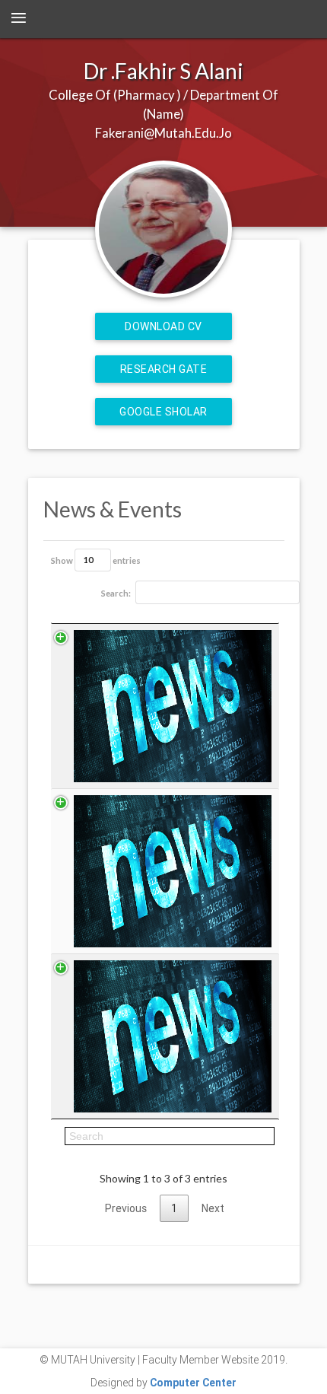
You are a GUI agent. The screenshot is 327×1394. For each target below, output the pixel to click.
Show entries (96, 560)
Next (213, 1208)
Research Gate (164, 369)
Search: (116, 593)
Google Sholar (163, 412)
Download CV (163, 326)
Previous (126, 1208)
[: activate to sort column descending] (165, 616)
